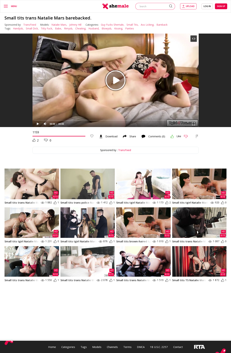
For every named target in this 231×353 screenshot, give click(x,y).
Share (132, 136)
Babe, (58, 28)
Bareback (161, 24)
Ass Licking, (147, 24)
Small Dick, (32, 28)
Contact (178, 347)
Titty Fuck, (47, 28)
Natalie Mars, (59, 24)
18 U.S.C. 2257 (159, 347)
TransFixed (29, 24)
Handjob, (18, 28)
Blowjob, (107, 28)
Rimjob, (68, 28)
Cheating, (80, 28)
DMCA (141, 347)
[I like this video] (172, 136)
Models (96, 347)
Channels (112, 347)
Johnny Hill (75, 24)
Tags (83, 347)
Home (52, 347)
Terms (127, 347)
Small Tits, (133, 24)
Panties (129, 28)
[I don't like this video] (187, 136)
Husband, (93, 28)
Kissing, (118, 28)
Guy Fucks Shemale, (112, 24)
